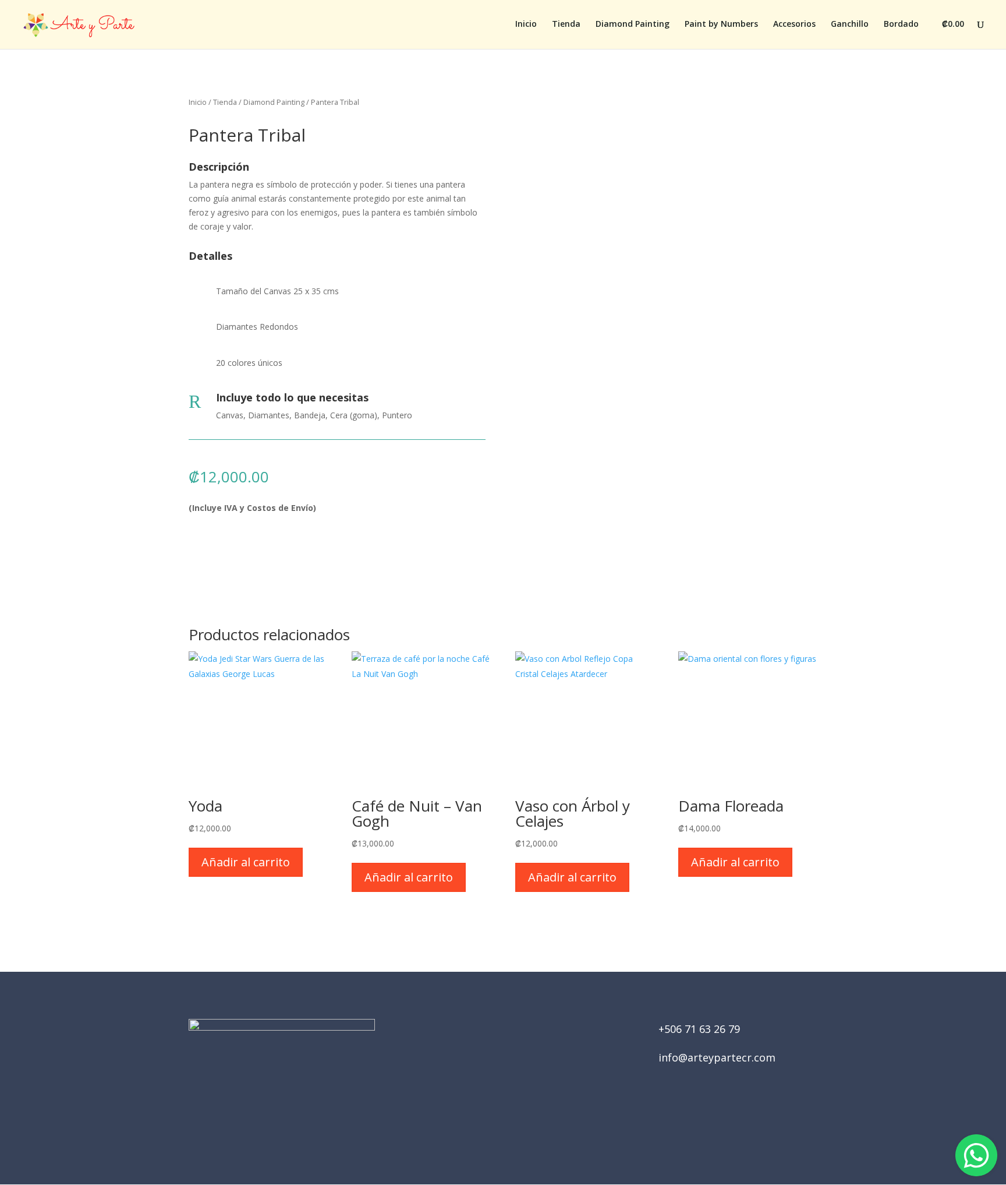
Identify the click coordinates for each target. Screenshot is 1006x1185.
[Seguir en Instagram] (519, 1119)
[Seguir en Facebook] (487, 1119)
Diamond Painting (633, 24)
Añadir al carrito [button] (245, 862)
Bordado (901, 24)
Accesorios (794, 24)
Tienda (566, 24)
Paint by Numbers (721, 24)
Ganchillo (850, 24)
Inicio (526, 24)
